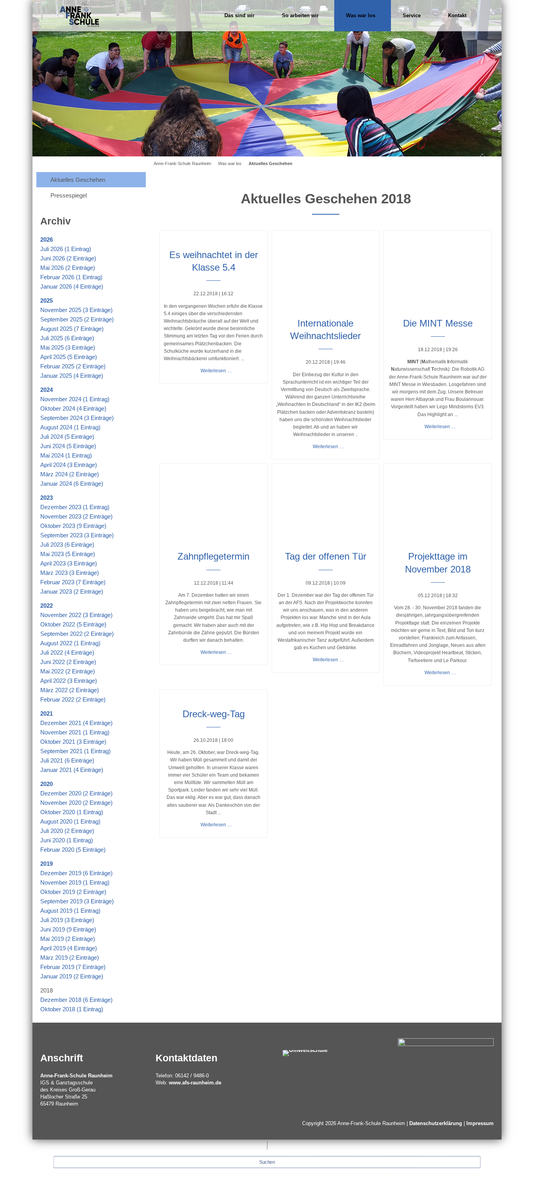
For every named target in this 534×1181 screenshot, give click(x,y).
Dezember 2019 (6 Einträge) (76, 873)
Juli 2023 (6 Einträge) (67, 544)
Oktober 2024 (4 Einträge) (73, 408)
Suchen (267, 1162)
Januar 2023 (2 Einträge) (71, 591)
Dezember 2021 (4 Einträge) (76, 723)
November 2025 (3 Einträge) (76, 310)
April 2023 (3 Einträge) (68, 563)
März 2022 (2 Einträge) (69, 690)
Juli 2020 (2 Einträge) (67, 830)
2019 (46, 863)
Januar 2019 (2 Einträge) (71, 976)
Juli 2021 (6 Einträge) (67, 760)
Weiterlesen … (216, 370)
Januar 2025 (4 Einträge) (71, 375)
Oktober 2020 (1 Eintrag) (71, 812)
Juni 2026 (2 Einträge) (68, 258)
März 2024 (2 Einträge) (69, 474)
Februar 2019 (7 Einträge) (73, 967)
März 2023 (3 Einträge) (69, 572)
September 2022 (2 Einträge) (77, 633)
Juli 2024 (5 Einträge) (67, 436)
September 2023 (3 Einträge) (77, 535)
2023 (46, 497)
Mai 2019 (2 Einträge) (67, 938)
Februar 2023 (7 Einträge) (73, 582)
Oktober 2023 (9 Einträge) (73, 525)
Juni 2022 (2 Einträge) (68, 662)
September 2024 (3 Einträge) (77, 418)
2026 (46, 239)
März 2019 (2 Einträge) (69, 957)
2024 (46, 389)
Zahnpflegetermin (213, 556)
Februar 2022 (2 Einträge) (73, 699)
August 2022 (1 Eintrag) (70, 643)
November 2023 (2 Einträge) (76, 516)
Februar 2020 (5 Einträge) (73, 849)
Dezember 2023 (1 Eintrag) (74, 507)
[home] (79, 13)
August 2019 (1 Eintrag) (70, 910)
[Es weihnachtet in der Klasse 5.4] (213, 238)
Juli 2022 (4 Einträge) (67, 652)
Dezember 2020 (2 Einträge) (76, 793)
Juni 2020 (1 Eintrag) (66, 840)
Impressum (480, 1123)
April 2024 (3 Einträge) (68, 464)
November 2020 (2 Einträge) (76, 802)
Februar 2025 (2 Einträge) (73, 366)
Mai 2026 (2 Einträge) (67, 267)
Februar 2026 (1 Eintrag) (71, 277)
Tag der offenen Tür (325, 556)
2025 (46, 300)
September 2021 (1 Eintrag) (75, 751)
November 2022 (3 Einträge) (76, 615)
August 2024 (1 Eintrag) (70, 427)
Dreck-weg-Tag (214, 714)
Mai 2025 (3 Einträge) (67, 347)
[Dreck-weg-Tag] (213, 697)
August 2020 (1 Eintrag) (70, 821)
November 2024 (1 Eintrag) (74, 399)
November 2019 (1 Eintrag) (74, 882)
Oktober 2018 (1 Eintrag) (71, 1009)
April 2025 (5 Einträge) (68, 357)
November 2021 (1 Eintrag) (74, 732)
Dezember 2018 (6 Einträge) (76, 999)
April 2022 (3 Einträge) (68, 680)
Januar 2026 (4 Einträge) (71, 286)
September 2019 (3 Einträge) (77, 901)
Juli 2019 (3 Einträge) (67, 920)
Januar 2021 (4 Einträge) (71, 769)
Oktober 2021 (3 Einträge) (73, 741)
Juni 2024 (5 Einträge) (68, 446)
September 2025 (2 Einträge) (77, 319)
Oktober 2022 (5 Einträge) (73, 624)
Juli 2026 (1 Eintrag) (65, 249)
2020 (46, 784)
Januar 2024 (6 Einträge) (71, 483)
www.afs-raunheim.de (195, 1083)
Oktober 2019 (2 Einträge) (73, 891)
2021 (46, 713)
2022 (46, 605)
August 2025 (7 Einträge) (72, 328)
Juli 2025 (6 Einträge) (67, 338)
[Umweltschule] (305, 1052)
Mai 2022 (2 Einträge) (67, 671)
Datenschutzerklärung (435, 1123)
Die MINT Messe (438, 323)
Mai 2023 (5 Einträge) (67, 554)
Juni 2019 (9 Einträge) (68, 929)
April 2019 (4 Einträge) (68, 948)
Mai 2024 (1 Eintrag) (66, 455)
